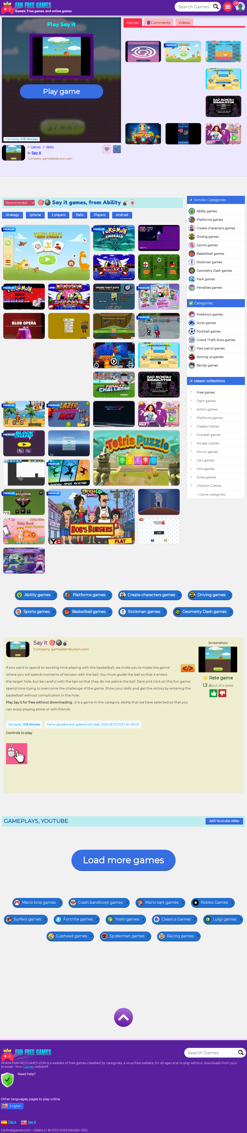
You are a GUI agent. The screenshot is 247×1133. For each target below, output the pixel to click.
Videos (184, 23)
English (15, 1106)
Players (99, 215)
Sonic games (206, 323)
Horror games (207, 452)
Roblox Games (214, 902)
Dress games (206, 477)
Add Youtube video (224, 821)
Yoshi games (127, 919)
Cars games (205, 460)
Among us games (210, 357)
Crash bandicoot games (100, 902)
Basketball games (210, 254)
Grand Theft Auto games (216, 340)
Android (122, 215)
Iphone (35, 215)
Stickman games (209, 262)
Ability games (207, 211)
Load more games (123, 860)
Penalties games (209, 287)
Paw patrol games (211, 348)
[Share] (117, 149)
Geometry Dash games (214, 270)
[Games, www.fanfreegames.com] (27, 7)
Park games (206, 279)
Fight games (206, 401)
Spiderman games (127, 936)
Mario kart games (161, 902)
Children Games (209, 486)
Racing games (180, 936)
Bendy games (207, 365)
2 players (58, 215)
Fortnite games (78, 919)
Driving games (208, 237)
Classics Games (208, 426)
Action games (207, 409)
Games (133, 23)
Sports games (207, 245)
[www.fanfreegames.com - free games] (27, 1054)
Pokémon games (210, 314)
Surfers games (27, 919)
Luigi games (224, 919)
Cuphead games (71, 936)
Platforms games (210, 220)
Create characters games (216, 228)
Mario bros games (39, 902)
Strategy (12, 215)
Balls (79, 215)
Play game (61, 91)
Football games (209, 331)
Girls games (205, 469)
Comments (159, 23)
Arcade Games (208, 443)
